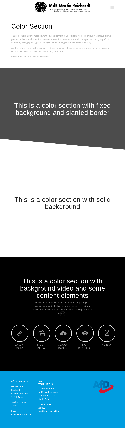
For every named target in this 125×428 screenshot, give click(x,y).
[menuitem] (112, 7)
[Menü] (112, 7)
